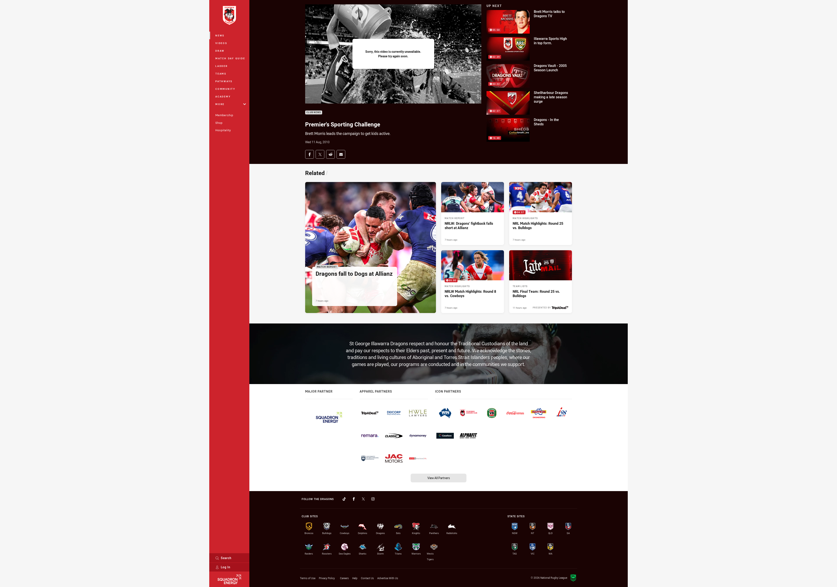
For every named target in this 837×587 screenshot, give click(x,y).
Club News (313, 112)
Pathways (224, 81)
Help (354, 578)
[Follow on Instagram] (373, 499)
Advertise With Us (387, 578)
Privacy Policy (327, 578)
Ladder (221, 66)
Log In (225, 567)
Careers (344, 578)
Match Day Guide (230, 58)
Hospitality (223, 130)
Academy (223, 96)
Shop (219, 123)
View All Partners (438, 478)
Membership (224, 115)
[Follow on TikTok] (344, 499)
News (220, 35)
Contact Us (367, 578)
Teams (220, 73)
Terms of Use (307, 578)
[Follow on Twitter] (363, 499)
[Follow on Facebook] (354, 499)
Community (225, 88)
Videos (221, 43)
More (220, 104)
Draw (220, 50)
